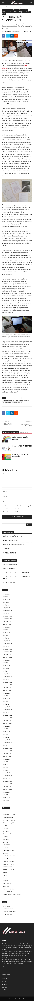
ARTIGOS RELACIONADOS (10, 432)
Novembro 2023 (8, 685)
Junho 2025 (6, 632)
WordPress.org (7, 914)
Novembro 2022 (8, 718)
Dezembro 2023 (7, 682)
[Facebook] (3, 36)
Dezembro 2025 (7, 616)
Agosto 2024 (6, 660)
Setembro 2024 (7, 657)
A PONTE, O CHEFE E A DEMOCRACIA (13, 544)
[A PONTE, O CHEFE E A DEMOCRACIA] (6, 457)
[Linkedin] (12, 36)
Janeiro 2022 (6, 745)
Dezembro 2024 (7, 649)
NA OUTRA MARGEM (9, 856)
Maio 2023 (6, 701)
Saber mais (5, 967)
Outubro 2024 (7, 654)
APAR (8, 398)
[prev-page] (3, 464)
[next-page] (6, 464)
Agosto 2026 (6, 594)
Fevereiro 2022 (7, 742)
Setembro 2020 (7, 789)
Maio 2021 (6, 767)
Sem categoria (7, 883)
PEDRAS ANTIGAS (8, 867)
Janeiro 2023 (6, 712)
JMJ (23, 398)
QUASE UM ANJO (10, 582)
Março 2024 (6, 674)
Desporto (5, 828)
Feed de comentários (9, 911)
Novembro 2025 (8, 619)
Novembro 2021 (8, 751)
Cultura (5, 826)
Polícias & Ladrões (26, 11)
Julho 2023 (6, 696)
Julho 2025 (6, 630)
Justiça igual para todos (8, 400)
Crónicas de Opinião (6, 11)
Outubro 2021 (7, 753)
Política (4, 13)
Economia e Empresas (18, 7)
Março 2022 (6, 740)
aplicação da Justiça (16, 398)
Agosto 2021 (6, 759)
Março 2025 (6, 641)
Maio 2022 (6, 734)
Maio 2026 (6, 602)
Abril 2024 (6, 671)
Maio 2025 (6, 635)
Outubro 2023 (7, 687)
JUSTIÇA (5, 842)
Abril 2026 (6, 605)
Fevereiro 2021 (7, 775)
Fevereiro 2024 (7, 676)
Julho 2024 (6, 663)
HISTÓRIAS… (6, 839)
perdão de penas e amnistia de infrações (12, 402)
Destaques (6, 831)
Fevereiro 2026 (7, 610)
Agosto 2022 (6, 726)
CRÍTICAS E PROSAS (9, 820)
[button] (3, 2)
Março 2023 (6, 707)
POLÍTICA (5, 872)
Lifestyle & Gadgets (23, 9)
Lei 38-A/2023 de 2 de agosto (22, 400)
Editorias (5, 837)
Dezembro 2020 (7, 781)
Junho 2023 (6, 698)
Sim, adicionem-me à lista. (11, 512)
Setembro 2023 (7, 690)
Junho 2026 (6, 599)
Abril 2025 (6, 638)
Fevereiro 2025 (7, 643)
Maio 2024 (6, 668)
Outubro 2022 (7, 720)
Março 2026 (6, 608)
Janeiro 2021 (6, 778)
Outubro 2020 (7, 786)
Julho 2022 (6, 729)
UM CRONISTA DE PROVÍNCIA (12, 894)
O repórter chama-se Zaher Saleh (26, 425)
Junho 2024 (6, 665)
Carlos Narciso (7, 31)
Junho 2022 (6, 731)
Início (3, 7)
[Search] (31, 2)
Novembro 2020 (8, 784)
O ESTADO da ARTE (17, 11)
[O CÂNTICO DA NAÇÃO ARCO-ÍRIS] (6, 439)
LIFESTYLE (6, 848)
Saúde (5, 878)
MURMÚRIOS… (7, 549)
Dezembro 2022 (7, 715)
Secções (5, 881)
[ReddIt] (16, 36)
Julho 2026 (6, 597)
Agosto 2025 (6, 627)
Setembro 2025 (7, 624)
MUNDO (5, 853)
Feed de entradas (8, 909)
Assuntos (8, 7)
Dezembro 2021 (7, 748)
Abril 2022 (6, 737)
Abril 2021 (6, 770)
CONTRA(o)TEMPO (8, 817)
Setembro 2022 (7, 723)
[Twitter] (8, 36)
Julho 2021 (6, 762)
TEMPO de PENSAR (8, 889)
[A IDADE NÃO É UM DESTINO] (6, 448)
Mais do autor (24, 432)
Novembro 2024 (8, 652)
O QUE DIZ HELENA (8, 864)
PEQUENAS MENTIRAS (9, 553)
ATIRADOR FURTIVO (9, 815)
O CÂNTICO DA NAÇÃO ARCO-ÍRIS (12, 536)
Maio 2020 (6, 800)
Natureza (6, 859)
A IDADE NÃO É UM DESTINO (22, 446)
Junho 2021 (6, 764)
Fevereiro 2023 (7, 709)
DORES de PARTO (7, 424)
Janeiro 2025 (6, 646)
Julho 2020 (6, 795)
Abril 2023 (6, 704)
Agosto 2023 (6, 693)
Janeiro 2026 (6, 613)
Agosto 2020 (6, 792)
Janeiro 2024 (6, 679)
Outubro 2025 (7, 621)
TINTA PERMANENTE (9, 892)
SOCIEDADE (6, 886)
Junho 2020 (6, 797)
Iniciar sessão (7, 906)
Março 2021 (6, 773)
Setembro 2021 (7, 756)
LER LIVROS (6, 845)
